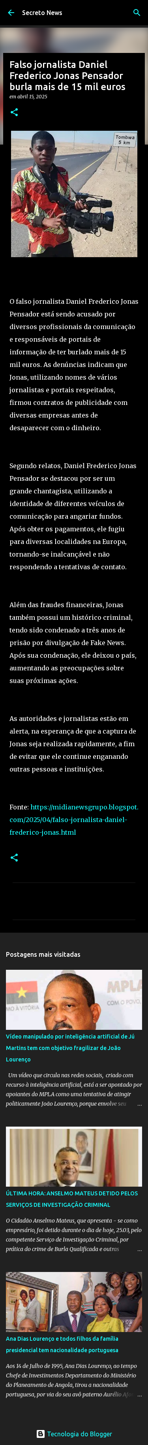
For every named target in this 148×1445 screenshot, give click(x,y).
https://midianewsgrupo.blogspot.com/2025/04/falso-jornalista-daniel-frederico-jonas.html (74, 819)
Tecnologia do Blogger (78, 1433)
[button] (14, 112)
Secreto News (42, 12)
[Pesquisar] (137, 12)
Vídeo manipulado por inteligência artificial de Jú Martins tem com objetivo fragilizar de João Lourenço (70, 1048)
